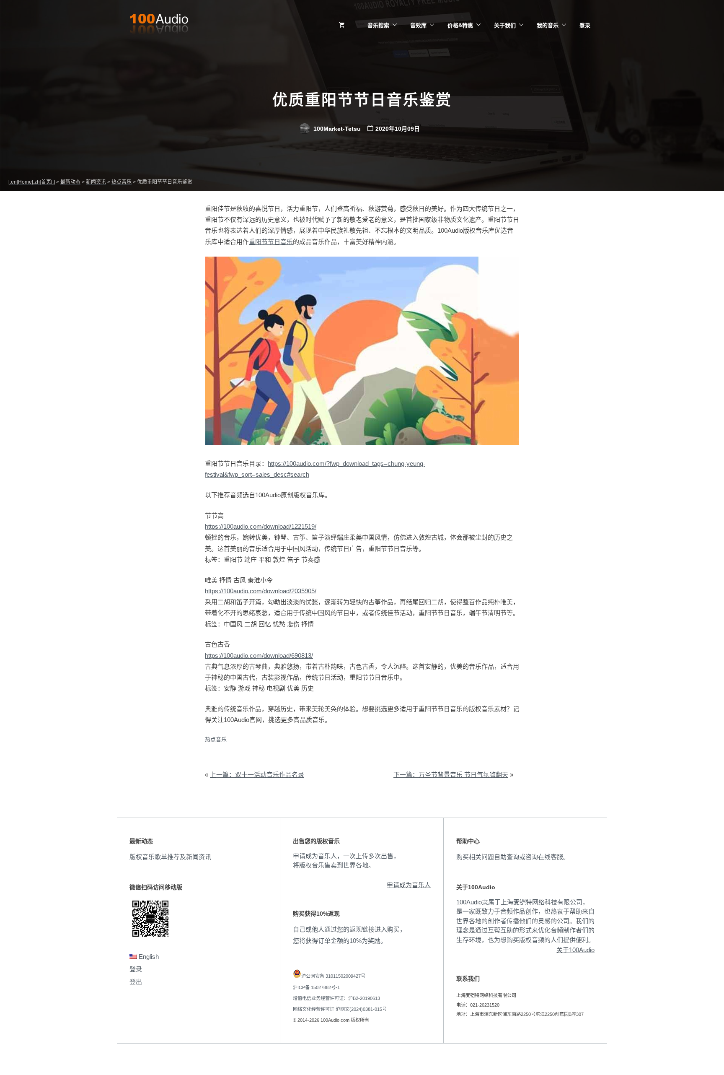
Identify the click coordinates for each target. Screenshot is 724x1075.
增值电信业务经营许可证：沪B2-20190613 (336, 998)
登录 (584, 25)
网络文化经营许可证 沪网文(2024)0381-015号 (340, 1009)
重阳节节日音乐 (271, 241)
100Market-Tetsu (336, 128)
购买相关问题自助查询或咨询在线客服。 (512, 856)
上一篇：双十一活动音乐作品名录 (257, 774)
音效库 (418, 25)
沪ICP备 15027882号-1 (316, 987)
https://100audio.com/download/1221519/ (260, 526)
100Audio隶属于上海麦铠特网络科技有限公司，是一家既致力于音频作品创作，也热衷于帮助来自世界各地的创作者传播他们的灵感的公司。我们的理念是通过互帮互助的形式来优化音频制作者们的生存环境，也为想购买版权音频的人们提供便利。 (525, 920)
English (148, 956)
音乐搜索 (378, 25)
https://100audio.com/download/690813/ (259, 655)
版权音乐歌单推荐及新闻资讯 (170, 856)
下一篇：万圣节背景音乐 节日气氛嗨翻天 (450, 774)
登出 (135, 981)
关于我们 (505, 25)
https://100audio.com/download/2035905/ (260, 591)
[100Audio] (158, 26)
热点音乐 (216, 739)
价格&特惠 (460, 25)
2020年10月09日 (397, 128)
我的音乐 (548, 25)
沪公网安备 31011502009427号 (333, 976)
